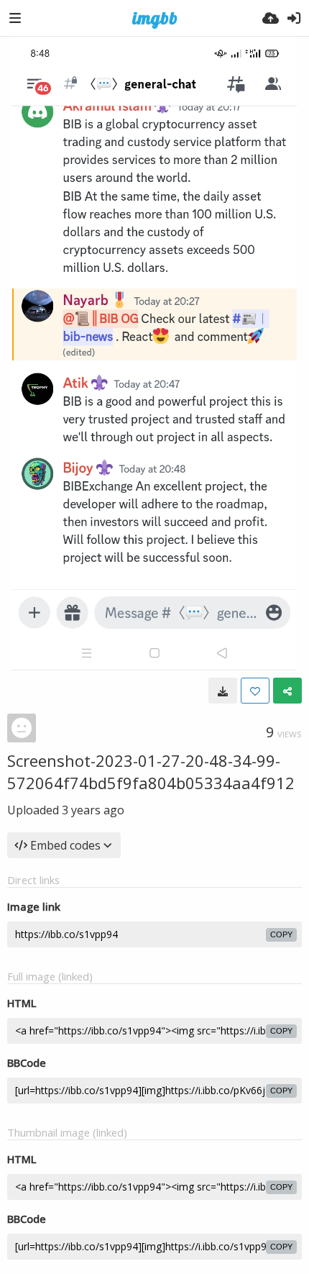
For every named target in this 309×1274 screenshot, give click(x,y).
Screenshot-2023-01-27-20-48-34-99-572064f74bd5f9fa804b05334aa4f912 (151, 771)
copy (281, 934)
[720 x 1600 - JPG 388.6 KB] (222, 691)
